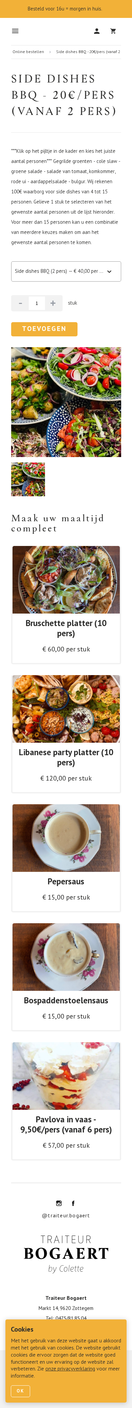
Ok (20, 1391)
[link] (66, 605)
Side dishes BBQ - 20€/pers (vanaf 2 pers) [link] (93, 52)
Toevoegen (44, 329)
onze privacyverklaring (70, 1369)
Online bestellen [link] (28, 52)
